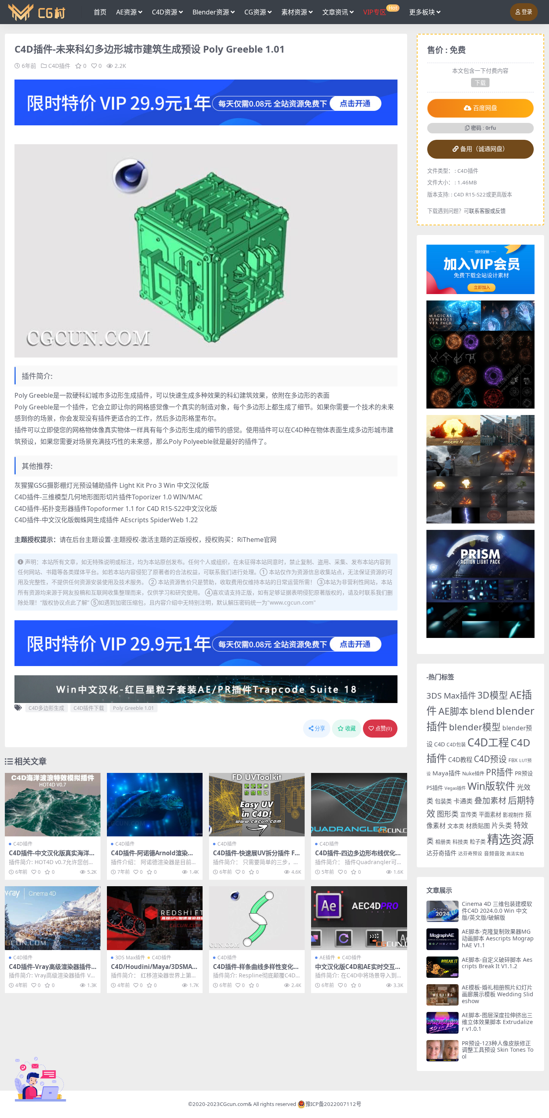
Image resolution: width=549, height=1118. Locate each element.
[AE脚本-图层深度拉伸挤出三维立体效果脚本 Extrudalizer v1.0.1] (442, 1022)
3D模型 (492, 695)
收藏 (350, 729)
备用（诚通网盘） (484, 149)
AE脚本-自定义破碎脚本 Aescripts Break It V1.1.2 (497, 963)
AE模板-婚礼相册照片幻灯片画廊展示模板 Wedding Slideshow (497, 994)
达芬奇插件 (441, 853)
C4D (439, 744)
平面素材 (490, 814)
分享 (320, 729)
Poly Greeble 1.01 (133, 707)
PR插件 (499, 772)
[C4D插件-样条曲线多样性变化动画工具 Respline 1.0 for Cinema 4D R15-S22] (257, 918)
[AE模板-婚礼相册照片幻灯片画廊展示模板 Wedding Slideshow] (442, 995)
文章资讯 (335, 12)
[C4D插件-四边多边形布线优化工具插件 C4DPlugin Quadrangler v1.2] (359, 805)
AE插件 (327, 957)
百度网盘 (485, 108)
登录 (527, 12)
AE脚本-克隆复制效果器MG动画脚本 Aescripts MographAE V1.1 (498, 938)
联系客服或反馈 (487, 211)
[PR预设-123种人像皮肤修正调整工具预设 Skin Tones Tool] (442, 1050)
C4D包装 (456, 744)
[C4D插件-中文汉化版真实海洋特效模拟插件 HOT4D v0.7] (52, 805)
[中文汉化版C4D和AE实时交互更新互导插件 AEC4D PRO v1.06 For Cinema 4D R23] (359, 918)
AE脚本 (453, 711)
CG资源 (255, 12)
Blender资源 (211, 12)
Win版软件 (491, 786)
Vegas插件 (455, 788)
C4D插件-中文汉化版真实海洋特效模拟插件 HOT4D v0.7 (52, 856)
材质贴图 (478, 826)
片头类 (502, 825)
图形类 (448, 814)
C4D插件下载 (89, 707)
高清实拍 (515, 853)
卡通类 (463, 801)
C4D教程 (460, 759)
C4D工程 (488, 742)
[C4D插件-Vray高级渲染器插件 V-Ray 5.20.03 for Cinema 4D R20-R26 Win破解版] (52, 918)
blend (482, 711)
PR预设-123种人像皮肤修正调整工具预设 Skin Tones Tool (497, 1050)
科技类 (460, 841)
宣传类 (468, 814)
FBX (513, 760)
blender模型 (475, 727)
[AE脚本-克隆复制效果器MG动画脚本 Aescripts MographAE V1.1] (442, 939)
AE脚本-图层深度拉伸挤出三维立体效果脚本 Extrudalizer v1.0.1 (497, 1021)
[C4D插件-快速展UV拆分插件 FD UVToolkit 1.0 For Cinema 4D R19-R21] (257, 805)
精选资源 (510, 839)
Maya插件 (446, 773)
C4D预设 (490, 758)
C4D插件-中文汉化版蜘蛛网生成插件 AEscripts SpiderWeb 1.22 (106, 519)
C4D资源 (164, 12)
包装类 (443, 801)
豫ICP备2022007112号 (333, 1104)
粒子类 (477, 841)
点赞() (383, 729)
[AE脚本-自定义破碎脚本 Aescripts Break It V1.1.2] (442, 967)
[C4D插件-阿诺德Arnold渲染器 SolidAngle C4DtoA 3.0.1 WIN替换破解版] (155, 805)
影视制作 (513, 814)
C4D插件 (59, 65)
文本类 (455, 826)
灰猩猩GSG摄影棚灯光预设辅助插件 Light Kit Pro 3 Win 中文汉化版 (111, 485)
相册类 (443, 841)
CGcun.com (234, 1104)
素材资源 (294, 12)
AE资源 (126, 12)
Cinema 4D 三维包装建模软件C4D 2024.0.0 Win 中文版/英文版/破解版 (497, 910)
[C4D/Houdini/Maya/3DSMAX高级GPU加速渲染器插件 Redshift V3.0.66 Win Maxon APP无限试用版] (155, 918)
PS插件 (434, 787)
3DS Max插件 (130, 957)
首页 (100, 12)
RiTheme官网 (257, 539)
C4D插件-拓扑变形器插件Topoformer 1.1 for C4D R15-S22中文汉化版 (115, 508)
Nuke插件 (473, 773)
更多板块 (422, 12)
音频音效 (494, 853)
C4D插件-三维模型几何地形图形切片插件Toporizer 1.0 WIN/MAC (108, 497)
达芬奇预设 (470, 853)
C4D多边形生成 (46, 707)
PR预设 (524, 773)
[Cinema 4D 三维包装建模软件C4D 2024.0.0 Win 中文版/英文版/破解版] (442, 911)
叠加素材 (490, 800)
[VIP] (205, 102)
